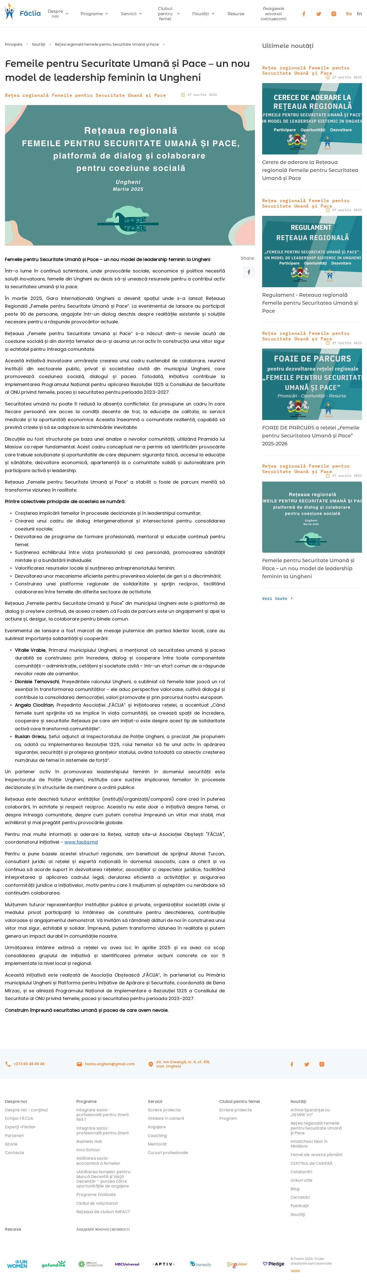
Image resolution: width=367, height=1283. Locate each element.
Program (228, 1118)
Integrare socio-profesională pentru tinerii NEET (102, 1114)
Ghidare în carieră (166, 1118)
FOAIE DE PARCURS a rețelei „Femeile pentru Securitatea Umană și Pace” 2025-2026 (311, 436)
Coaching (157, 1136)
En (359, 14)
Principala (13, 44)
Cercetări (300, 1197)
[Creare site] (295, 1271)
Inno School (88, 1150)
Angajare (157, 1127)
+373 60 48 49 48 (28, 1063)
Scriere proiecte (164, 1110)
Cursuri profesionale (168, 1152)
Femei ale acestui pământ (317, 1154)
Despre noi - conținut (26, 1110)
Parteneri (14, 1136)
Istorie (11, 1144)
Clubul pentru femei (165, 13)
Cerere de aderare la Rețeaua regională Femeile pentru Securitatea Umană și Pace (310, 170)
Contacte (14, 1152)
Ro (349, 14)
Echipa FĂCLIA (19, 1118)
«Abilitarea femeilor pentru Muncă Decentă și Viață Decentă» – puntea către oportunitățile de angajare (103, 1179)
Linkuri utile (301, 1180)
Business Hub (89, 1141)
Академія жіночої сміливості (273, 13)
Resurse (235, 13)
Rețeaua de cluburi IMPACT (103, 1212)
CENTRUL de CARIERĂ (312, 1163)
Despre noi (55, 14)
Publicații (300, 1206)
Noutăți (200, 13)
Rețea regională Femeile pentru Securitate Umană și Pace (107, 44)
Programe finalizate (96, 1194)
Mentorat (157, 1144)
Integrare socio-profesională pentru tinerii (102, 1130)
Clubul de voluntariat (97, 1203)
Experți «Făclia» (20, 1127)
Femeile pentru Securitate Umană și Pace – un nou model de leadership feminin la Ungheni (308, 568)
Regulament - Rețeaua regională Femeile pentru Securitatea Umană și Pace (310, 303)
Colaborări (301, 1172)
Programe (92, 13)
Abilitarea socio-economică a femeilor (98, 1160)
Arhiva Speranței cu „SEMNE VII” (310, 1112)
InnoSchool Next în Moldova (309, 1144)
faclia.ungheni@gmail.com (110, 1063)
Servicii (129, 13)
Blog (295, 1189)
